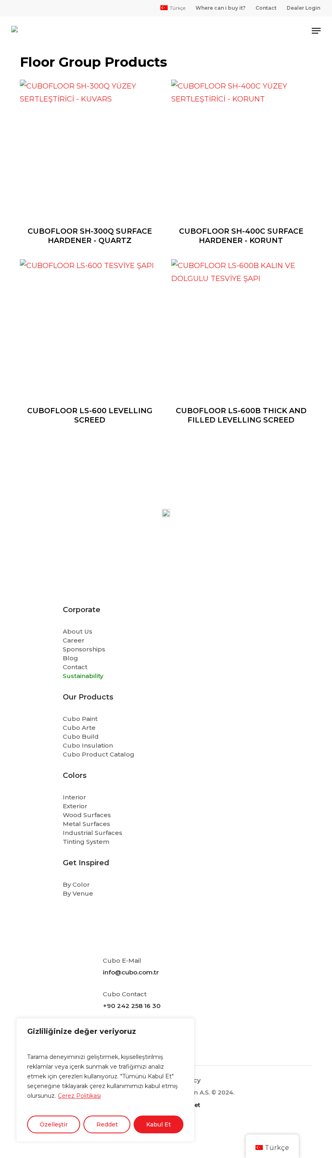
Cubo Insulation (88, 745)
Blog (70, 658)
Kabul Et (158, 1124)
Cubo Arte (79, 727)
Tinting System (86, 841)
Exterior (75, 806)
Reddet (107, 1124)
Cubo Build (81, 736)
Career (74, 640)
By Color (76, 884)
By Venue (78, 893)
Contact (75, 667)
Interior (74, 797)
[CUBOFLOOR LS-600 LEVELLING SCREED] (90, 329)
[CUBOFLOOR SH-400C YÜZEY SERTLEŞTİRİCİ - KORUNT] (241, 149)
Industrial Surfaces (92, 833)
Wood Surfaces (87, 815)
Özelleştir (54, 1124)
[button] (316, 31)
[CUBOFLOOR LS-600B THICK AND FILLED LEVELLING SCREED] (241, 329)
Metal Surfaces (86, 824)
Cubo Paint (80, 719)
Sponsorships (84, 649)
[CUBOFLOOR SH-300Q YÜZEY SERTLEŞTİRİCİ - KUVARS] (90, 149)
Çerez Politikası (79, 1095)
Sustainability (83, 676)
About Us (77, 631)
